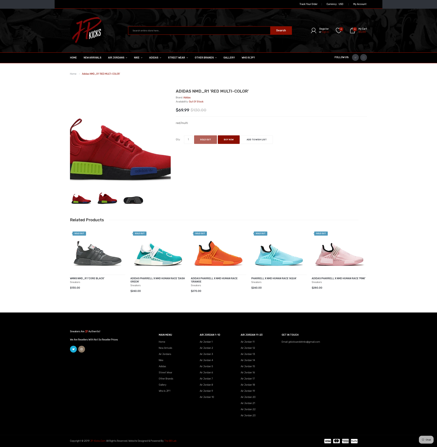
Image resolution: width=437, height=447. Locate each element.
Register (324, 28)
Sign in (325, 32)
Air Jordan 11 (248, 341)
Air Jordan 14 (248, 360)
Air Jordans (165, 354)
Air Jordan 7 (206, 378)
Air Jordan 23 (248, 415)
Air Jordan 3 (206, 354)
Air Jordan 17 (248, 378)
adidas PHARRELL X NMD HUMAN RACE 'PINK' (338, 278)
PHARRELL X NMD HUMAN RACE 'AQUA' (274, 278)
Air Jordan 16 (248, 372)
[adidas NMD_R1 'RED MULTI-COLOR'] (81, 196)
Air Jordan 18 (248, 384)
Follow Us (341, 57)
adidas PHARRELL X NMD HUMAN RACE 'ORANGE (214, 280)
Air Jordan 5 (206, 366)
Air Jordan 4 (206, 360)
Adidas (162, 366)
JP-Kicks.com (98, 440)
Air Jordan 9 (206, 391)
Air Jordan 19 (248, 391)
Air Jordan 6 (206, 372)
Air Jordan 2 (206, 348)
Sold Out (205, 139)
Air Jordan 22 (248, 409)
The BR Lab (170, 440)
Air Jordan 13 (248, 354)
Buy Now (229, 139)
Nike (161, 360)
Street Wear (165, 372)
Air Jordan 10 (207, 397)
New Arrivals (165, 348)
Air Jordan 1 (206, 341)
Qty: (178, 139)
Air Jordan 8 (206, 384)
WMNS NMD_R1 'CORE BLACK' (87, 278)
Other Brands (166, 378)
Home (73, 73)
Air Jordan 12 (248, 348)
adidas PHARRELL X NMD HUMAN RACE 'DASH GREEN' (157, 280)
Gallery (162, 384)
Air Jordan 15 (248, 366)
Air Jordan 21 (248, 403)
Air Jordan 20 (248, 397)
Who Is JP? (165, 391)
